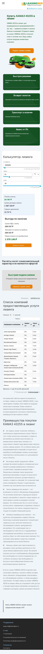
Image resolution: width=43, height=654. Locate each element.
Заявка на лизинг (18, 245)
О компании (7, 634)
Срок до (35, 324)
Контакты (6, 648)
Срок (5, 180)
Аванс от (27, 324)
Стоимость (7, 162)
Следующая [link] (33, 392)
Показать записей (11, 315)
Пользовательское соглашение (14, 637)
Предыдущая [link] (21, 392)
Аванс (5, 171)
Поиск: (17, 318)
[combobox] (35, 177)
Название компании (12, 324)
